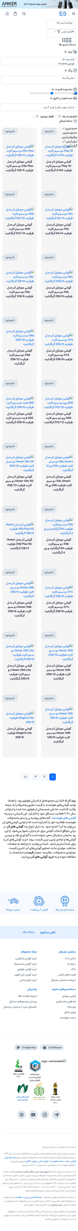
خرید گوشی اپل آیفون (25, 975)
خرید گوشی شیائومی (26, 958)
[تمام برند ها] (39, 59)
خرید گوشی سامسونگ (25, 964)
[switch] (58, 116)
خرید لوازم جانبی (28, 980)
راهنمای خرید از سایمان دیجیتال (20, 1007)
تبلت (67, 1161)
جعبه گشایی (36, 1197)
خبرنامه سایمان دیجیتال (63, 980)
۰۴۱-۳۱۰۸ (28, 932)
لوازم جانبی (43, 1161)
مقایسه (18, 1197)
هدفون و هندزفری (66, 1001)
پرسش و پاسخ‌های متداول (23, 1001)
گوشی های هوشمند (64, 817)
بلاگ (73, 969)
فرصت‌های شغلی (67, 975)
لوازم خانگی (70, 1012)
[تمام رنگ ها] (39, 78)
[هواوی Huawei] (39, 64)
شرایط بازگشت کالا (27, 996)
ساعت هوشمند (67, 1018)
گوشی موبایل (69, 996)
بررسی (26, 1197)
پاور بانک (71, 1007)
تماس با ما (70, 958)
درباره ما (72, 964)
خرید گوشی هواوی (27, 969)
